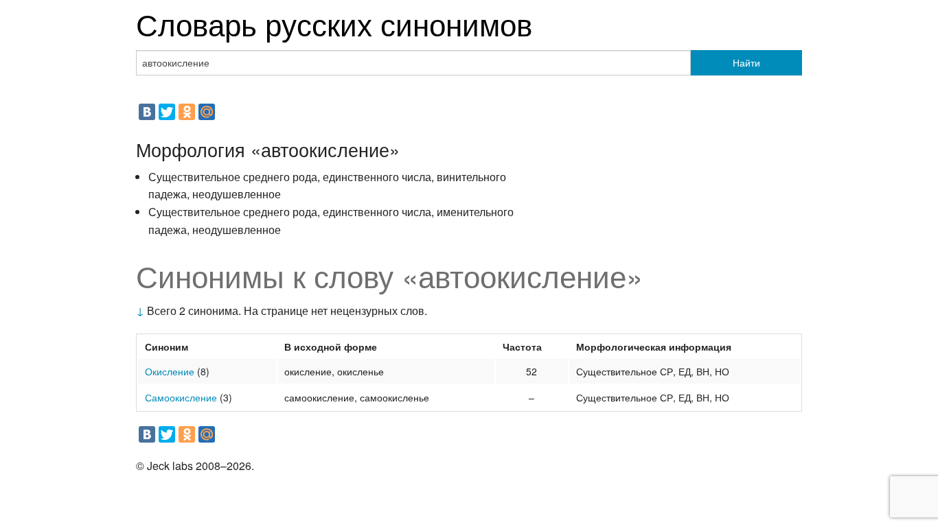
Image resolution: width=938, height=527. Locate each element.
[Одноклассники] (187, 112)
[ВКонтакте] (147, 112)
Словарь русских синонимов (334, 23)
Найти (746, 62)
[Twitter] (167, 112)
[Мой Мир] (206, 112)
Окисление (169, 371)
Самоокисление (181, 397)
